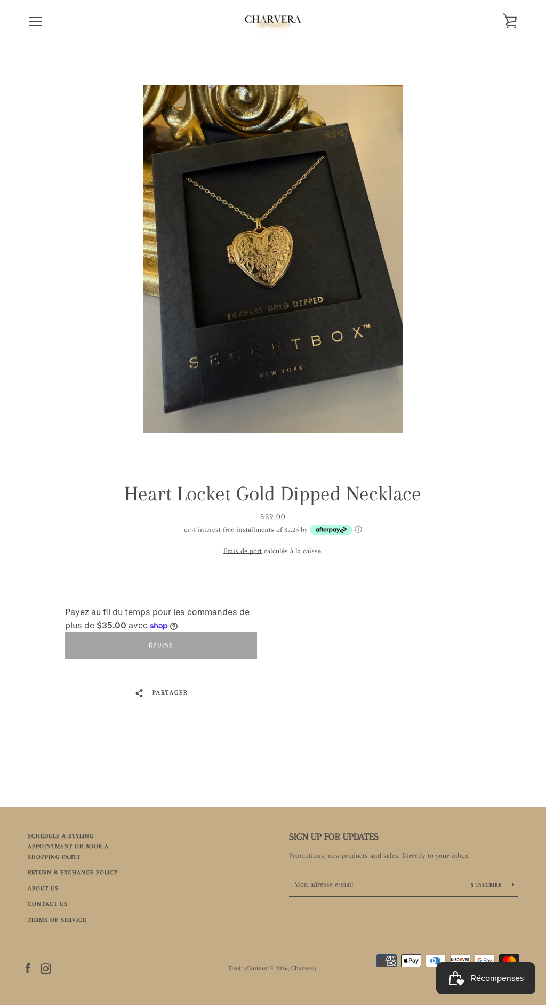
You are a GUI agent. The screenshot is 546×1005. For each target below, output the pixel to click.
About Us (43, 888)
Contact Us (48, 903)
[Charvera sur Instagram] (46, 967)
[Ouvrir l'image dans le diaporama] (273, 259)
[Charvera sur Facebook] (27, 967)
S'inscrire (487, 885)
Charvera (303, 968)
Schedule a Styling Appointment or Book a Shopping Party (68, 846)
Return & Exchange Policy (73, 872)
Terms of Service (57, 919)
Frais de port (242, 551)
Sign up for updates (334, 836)
